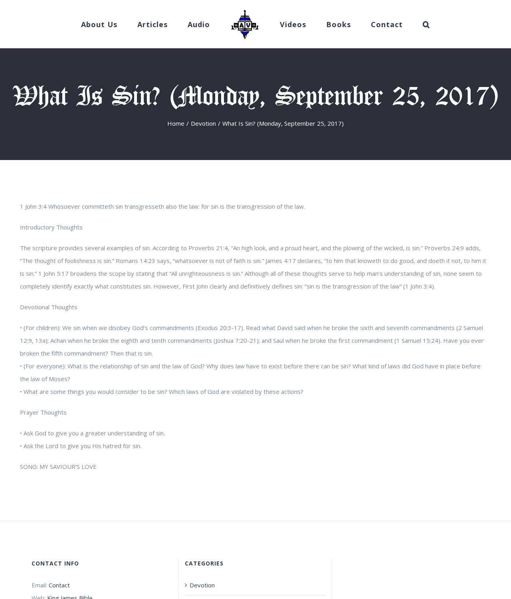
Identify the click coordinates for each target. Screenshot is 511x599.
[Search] (402, 24)
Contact (59, 585)
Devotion (202, 585)
